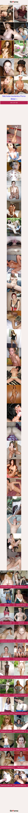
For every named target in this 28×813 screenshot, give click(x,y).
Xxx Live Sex (14, 102)
